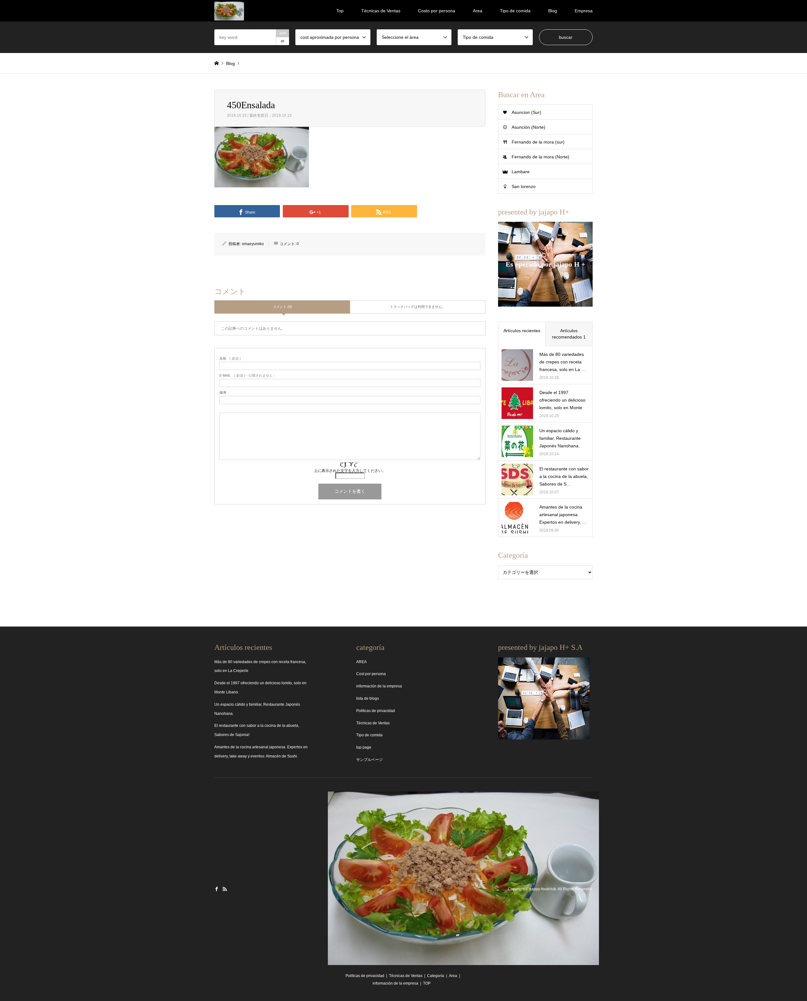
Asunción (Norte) (528, 127)
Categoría (435, 976)
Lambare (521, 171)
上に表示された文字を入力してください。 (350, 470)
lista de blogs (367, 698)
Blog (552, 10)
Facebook (216, 889)
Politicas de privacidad (375, 711)
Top (340, 10)
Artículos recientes (521, 330)
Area (477, 10)
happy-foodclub (542, 889)
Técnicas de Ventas (380, 10)
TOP (427, 983)
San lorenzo (524, 186)
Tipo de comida (515, 10)
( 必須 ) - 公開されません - (247, 375)
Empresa (584, 10)
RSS (225, 889)
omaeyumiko (253, 244)
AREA (361, 662)
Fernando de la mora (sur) (538, 141)
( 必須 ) (230, 358)
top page (363, 747)
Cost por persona (371, 674)
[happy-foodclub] (229, 10)
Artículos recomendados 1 (569, 333)
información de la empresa (379, 686)
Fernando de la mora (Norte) (540, 156)
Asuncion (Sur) (526, 112)
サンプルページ (369, 759)
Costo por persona (436, 10)
